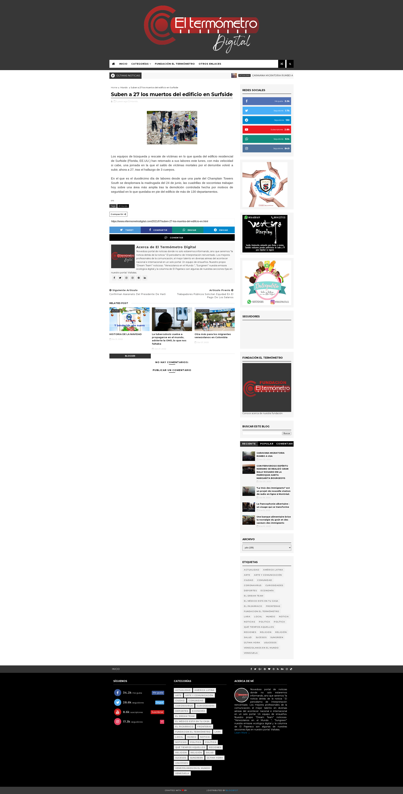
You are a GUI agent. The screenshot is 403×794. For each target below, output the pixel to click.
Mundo (124, 87)
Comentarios (284, 444)
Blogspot (232, 790)
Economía (267, 590)
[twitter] (255, 669)
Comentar (176, 238)
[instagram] (287, 669)
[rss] (277, 669)
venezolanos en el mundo (261, 648)
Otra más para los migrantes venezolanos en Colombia (213, 336)
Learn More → (242, 732)
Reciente (249, 443)
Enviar (192, 230)
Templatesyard (197, 790)
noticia (284, 616)
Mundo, (134, 101)
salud (248, 637)
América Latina (273, 570)
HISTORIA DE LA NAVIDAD (125, 334)
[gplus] (260, 669)
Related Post (118, 303)
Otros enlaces (210, 63)
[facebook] (251, 669)
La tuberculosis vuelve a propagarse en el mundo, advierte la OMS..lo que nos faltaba (169, 339)
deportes (250, 590)
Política (279, 622)
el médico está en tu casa (261, 601)
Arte (247, 575)
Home (114, 87)
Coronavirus (252, 585)
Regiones (250, 632)
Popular (267, 443)
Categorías (140, 63)
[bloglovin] (269, 669)
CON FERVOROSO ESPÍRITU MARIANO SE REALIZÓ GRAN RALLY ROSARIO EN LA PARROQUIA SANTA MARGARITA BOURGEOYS (272, 472)
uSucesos (270, 642)
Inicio (123, 63)
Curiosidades (274, 585)
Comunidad (264, 580)
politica (264, 622)
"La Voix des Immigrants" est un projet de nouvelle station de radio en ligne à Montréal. (273, 491)
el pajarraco (253, 606)
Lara (247, 616)
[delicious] (291, 669)
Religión (281, 632)
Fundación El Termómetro (175, 63)
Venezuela (251, 653)
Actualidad (224, 75)
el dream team (253, 596)
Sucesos (261, 637)
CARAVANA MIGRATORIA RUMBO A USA (255, 75)
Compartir (160, 230)
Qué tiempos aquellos (259, 627)
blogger (130, 356)
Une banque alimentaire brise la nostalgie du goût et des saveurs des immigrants (274, 519)
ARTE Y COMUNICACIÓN (268, 575)
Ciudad (248, 580)
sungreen (276, 637)
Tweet (129, 230)
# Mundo (123, 206)
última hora (252, 642)
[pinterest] (265, 669)
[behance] (282, 669)
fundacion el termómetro (261, 611)
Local (258, 616)
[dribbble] (273, 669)
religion (265, 632)
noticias (249, 622)
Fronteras (273, 606)
